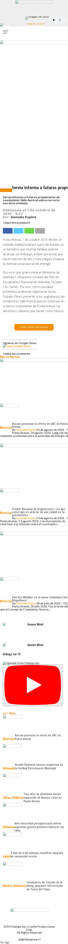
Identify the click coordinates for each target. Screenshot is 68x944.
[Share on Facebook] (1, 441)
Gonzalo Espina (23, 217)
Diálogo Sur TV (12, 654)
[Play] (33, 685)
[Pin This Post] (28, 719)
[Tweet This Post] (3, 441)
